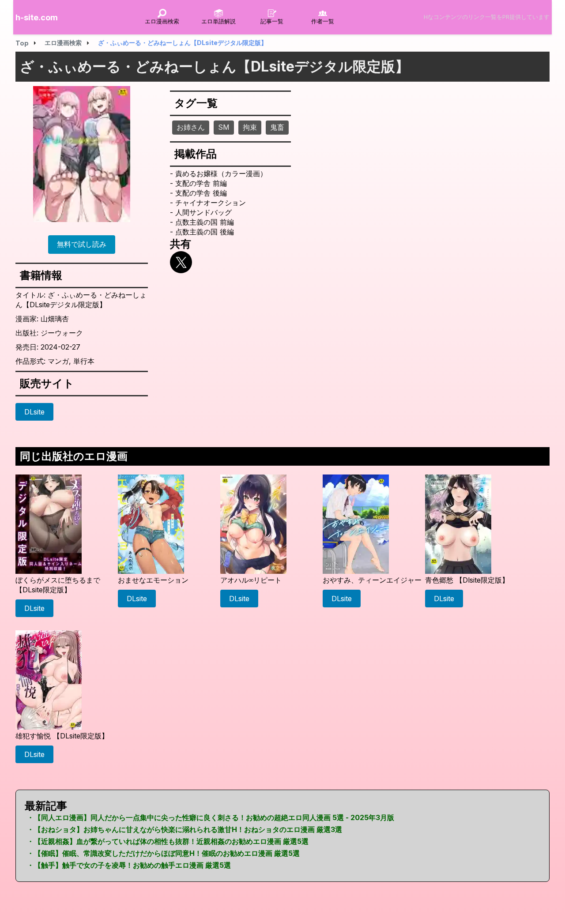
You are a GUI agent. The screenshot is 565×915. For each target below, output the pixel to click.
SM (224, 127)
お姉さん (191, 127)
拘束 (250, 127)
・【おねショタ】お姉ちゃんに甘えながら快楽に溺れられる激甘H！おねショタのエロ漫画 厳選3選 (184, 829)
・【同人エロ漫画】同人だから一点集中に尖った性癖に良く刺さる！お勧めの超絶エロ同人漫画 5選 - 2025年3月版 (210, 817)
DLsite (34, 411)
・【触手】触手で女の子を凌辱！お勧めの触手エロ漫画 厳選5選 (129, 865)
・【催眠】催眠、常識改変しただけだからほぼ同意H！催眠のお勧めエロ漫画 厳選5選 (163, 853)
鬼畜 (277, 127)
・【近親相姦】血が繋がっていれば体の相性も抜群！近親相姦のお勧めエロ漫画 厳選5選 (168, 841)
